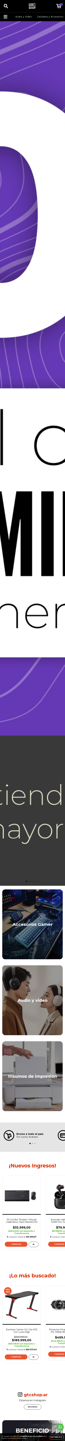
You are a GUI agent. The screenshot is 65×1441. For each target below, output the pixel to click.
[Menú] (5, 16)
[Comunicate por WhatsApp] (60, 1427)
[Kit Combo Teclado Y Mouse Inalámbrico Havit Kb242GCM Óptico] (33, 1244)
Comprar (16, 1244)
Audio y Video (23, 16)
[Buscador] (6, 6)
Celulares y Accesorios (50, 16)
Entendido (56, 1437)
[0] (58, 6)
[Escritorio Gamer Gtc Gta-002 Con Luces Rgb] (33, 1357)
